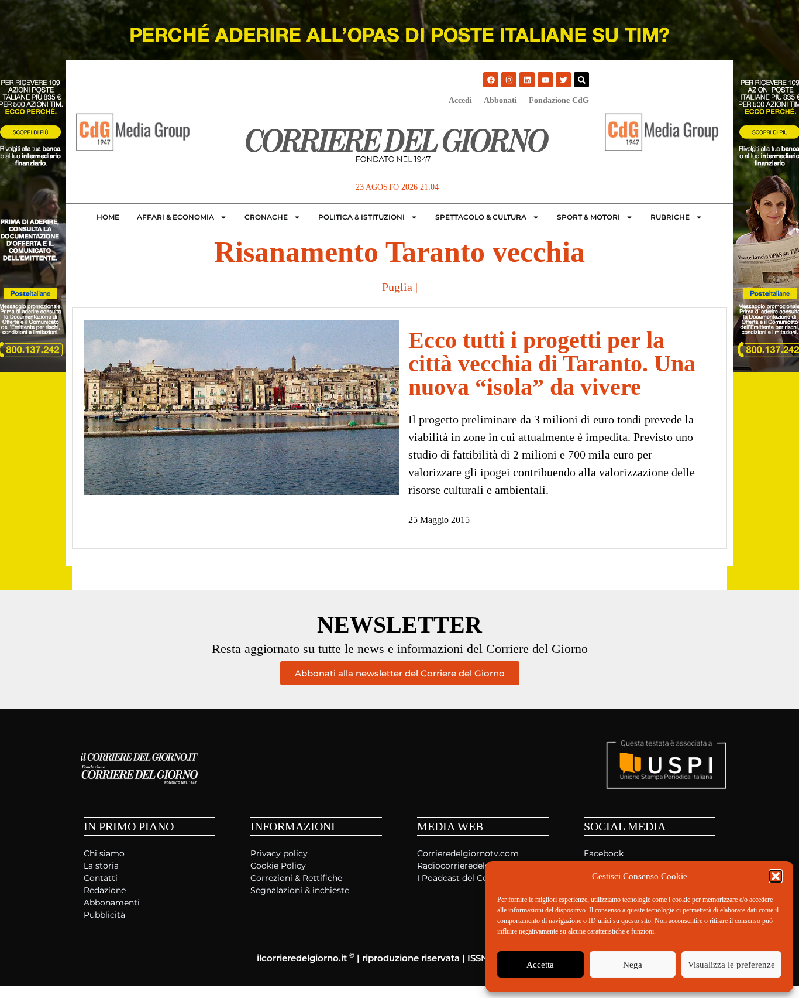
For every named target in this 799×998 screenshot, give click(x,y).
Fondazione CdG (559, 100)
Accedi (460, 100)
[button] (775, 876)
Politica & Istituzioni (361, 217)
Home (108, 217)
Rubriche (670, 217)
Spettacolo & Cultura (480, 217)
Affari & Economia (175, 217)
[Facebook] (490, 79)
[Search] (581, 79)
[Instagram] (508, 79)
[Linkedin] (527, 79)
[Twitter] (563, 79)
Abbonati (500, 100)
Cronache (266, 217)
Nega (632, 964)
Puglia (397, 287)
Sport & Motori (588, 217)
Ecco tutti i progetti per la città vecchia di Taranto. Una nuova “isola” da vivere (551, 363)
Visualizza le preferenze (731, 964)
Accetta (540, 964)
